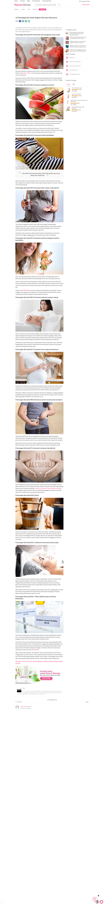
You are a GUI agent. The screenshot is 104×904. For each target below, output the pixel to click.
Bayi (29, 9)
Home (16, 1)
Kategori (16, 9)
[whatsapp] (25, 21)
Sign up (27, 706)
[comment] (29, 21)
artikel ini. (36, 649)
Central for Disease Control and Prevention (48, 488)
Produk (22, 1)
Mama (23, 9)
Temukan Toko (85, 1)
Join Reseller (36, 1)
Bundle (35, 9)
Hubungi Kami (46, 1)
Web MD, (26, 290)
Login (87, 701)
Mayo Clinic (26, 73)
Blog (28, 1)
